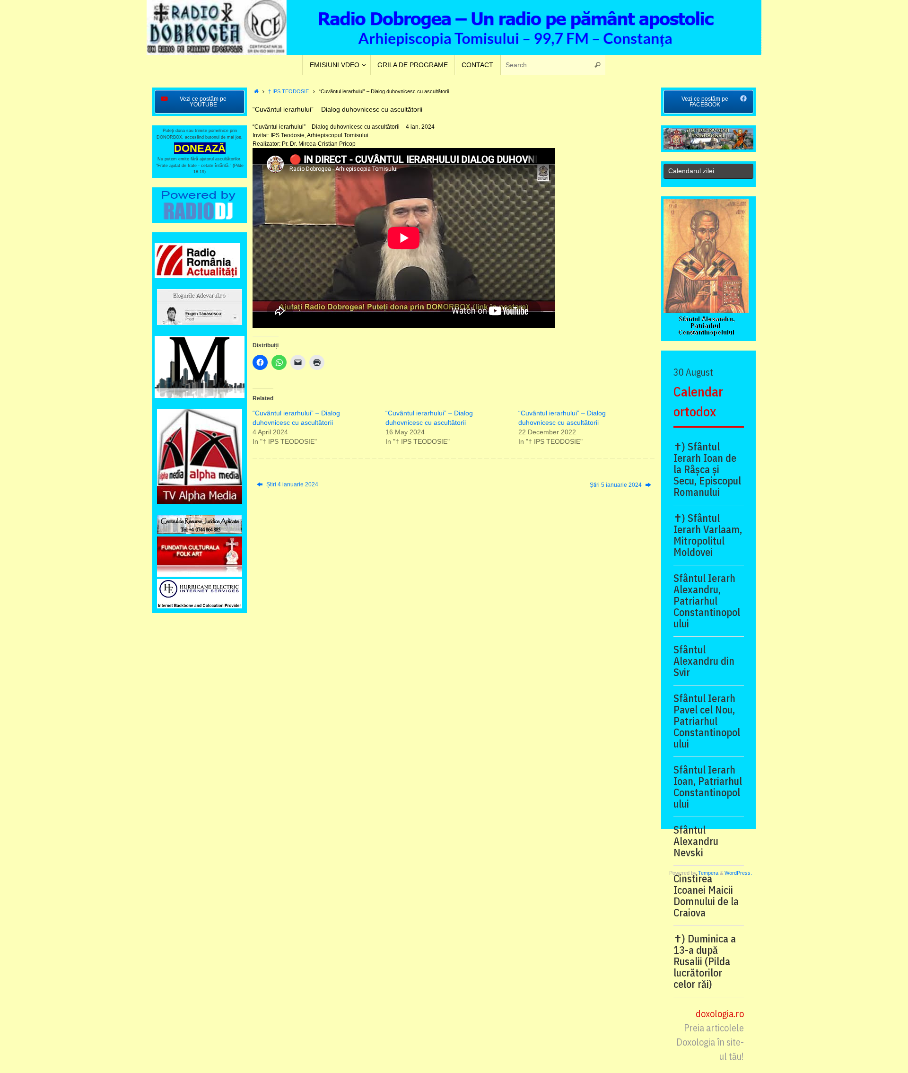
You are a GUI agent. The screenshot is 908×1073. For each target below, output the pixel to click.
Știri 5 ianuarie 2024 (616, 485)
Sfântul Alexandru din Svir (703, 661)
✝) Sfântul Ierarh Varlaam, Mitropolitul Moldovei (707, 535)
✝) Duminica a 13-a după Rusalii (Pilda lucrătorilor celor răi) (704, 961)
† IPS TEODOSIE (288, 91)
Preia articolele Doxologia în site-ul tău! (710, 1042)
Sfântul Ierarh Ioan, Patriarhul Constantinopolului (707, 786)
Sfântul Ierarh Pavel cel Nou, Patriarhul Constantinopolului (706, 721)
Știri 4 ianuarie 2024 (291, 484)
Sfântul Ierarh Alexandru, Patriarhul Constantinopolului (706, 600)
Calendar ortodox (698, 401)
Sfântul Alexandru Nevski (695, 841)
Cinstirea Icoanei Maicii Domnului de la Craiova (706, 895)
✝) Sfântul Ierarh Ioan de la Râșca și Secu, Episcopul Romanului (707, 469)
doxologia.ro (720, 1013)
